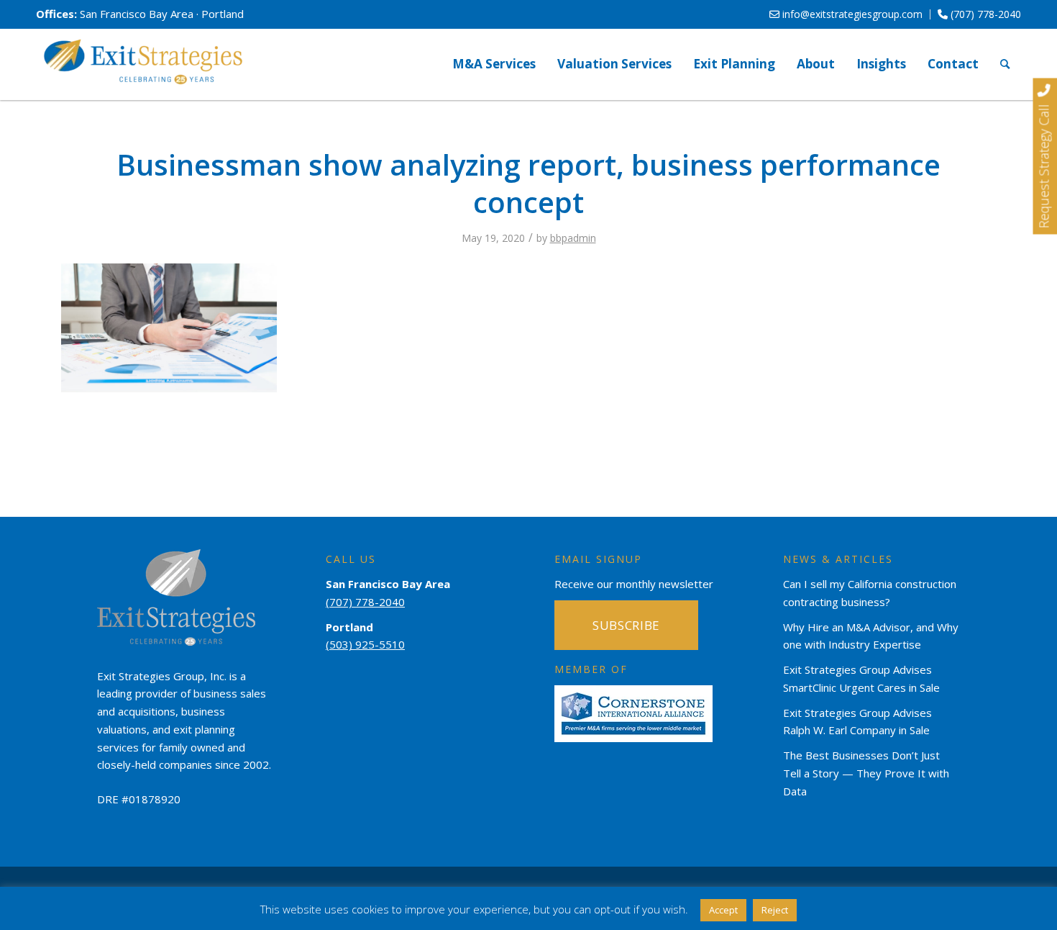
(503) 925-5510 (365, 644)
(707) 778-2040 (984, 14)
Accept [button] (723, 909)
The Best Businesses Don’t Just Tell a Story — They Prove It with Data (866, 773)
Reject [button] (774, 909)
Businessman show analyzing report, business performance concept (528, 183)
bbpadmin (573, 238)
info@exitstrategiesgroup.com (851, 14)
